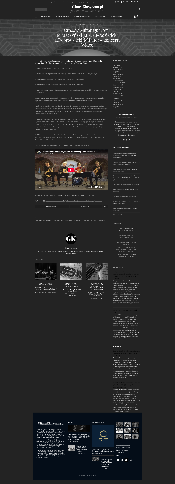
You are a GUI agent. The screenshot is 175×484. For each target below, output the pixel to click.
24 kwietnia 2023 (97, 300)
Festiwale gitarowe (126, 228)
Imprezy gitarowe (39, 2)
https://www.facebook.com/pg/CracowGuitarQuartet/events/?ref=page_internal (72, 201)
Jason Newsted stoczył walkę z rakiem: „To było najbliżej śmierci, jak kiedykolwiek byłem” (126, 385)
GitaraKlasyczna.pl (87, 6)
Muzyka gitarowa (95, 2)
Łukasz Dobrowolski (98, 220)
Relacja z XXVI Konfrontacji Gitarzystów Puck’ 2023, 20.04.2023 (96, 294)
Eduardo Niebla (117, 215)
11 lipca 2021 (104, 468)
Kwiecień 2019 (118, 70)
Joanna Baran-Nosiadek (73, 220)
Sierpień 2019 (117, 78)
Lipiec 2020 (117, 102)
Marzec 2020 (117, 94)
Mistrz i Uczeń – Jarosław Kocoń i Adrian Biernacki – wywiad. (82, 448)
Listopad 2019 (118, 85)
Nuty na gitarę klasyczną (68, 2)
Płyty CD (122, 252)
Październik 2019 (119, 83)
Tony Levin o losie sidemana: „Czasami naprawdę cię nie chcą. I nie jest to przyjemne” (126, 353)
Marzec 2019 (117, 67)
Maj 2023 (116, 107)
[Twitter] (122, 460)
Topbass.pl (117, 346)
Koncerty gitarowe (80, 24)
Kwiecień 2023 (118, 104)
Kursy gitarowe (120, 240)
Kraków (86, 220)
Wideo (134, 254)
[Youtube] (126, 460)
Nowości (127, 245)
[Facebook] (135, 16)
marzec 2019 (49, 223)
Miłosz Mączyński (73, 223)
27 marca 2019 (75, 50)
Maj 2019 (116, 72)
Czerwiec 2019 (118, 74)
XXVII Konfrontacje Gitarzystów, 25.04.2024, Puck (71, 290)
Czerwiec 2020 (118, 100)
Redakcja (106, 2)
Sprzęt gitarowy (83, 2)
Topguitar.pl (118, 267)
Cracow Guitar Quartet (43, 220)
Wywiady (135, 259)
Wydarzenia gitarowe (94, 24)
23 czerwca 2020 (73, 441)
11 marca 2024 (52, 292)
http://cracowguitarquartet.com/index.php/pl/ (77, 195)
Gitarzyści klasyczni (53, 2)
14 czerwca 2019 (81, 453)
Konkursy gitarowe (71, 286)
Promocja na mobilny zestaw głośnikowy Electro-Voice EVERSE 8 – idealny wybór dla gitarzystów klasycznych (126, 178)
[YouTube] (135, 17)
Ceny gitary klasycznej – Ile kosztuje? (124, 196)
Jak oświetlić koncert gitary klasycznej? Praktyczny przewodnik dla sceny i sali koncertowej (125, 155)
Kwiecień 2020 (118, 96)
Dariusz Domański (40, 292)
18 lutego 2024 (72, 295)
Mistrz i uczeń (133, 240)
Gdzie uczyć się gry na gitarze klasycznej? (126, 184)
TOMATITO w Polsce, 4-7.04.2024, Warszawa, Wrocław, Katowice (46, 288)
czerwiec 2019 (58, 220)
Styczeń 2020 (117, 89)
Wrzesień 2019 (118, 80)
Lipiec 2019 (117, 76)
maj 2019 (39, 223)
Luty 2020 (116, 91)
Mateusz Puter (60, 223)
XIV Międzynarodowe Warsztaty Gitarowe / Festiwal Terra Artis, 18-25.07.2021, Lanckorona (107, 462)
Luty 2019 (116, 65)
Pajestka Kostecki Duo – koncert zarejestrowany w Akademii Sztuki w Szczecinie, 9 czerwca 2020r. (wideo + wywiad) (78, 436)
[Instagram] (137, 16)
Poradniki (133, 249)
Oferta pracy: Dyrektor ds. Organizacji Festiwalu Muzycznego (103, 450)
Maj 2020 (116, 98)
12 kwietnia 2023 (97, 453)
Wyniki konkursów (97, 289)
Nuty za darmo (122, 249)
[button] (70, 303)
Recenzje (131, 252)
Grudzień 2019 (118, 87)
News (134, 242)
